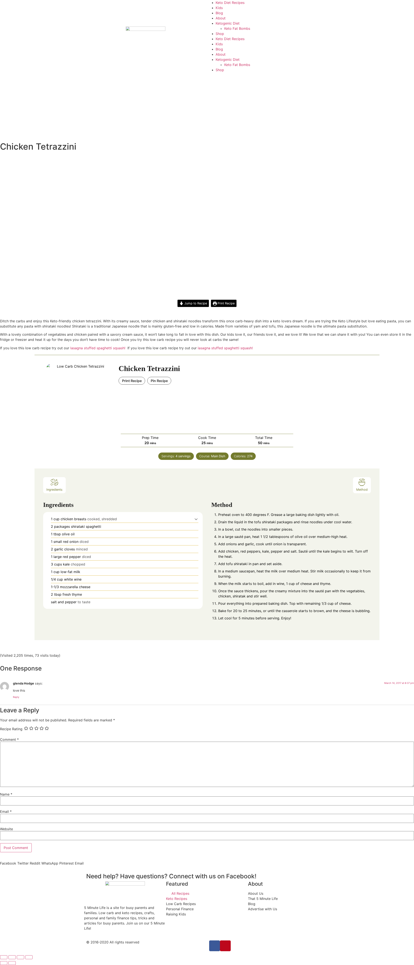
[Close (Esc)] (3, 957)
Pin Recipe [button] (159, 381)
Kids (219, 8)
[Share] (12, 957)
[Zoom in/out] (29, 957)
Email (6, 811)
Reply (16, 697)
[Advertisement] (207, 105)
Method (362, 489)
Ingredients (54, 489)
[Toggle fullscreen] (20, 957)
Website (6, 829)
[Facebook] (214, 945)
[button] (196, 519)
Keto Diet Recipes (230, 2)
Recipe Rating (11, 729)
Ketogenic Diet (228, 23)
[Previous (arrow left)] (3, 963)
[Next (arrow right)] (12, 963)
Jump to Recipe (195, 303)
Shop (220, 33)
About (221, 18)
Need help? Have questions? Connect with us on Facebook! (171, 876)
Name (6, 794)
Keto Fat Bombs (237, 28)
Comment (9, 739)
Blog (219, 13)
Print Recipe (226, 303)
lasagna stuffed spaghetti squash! (226, 348)
